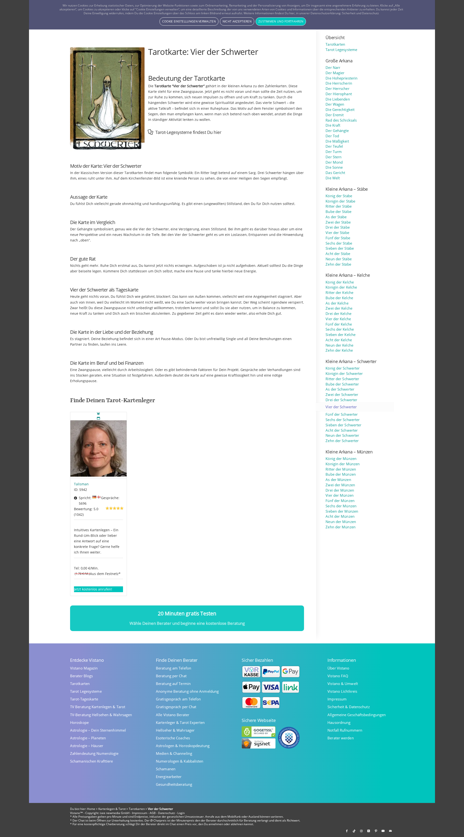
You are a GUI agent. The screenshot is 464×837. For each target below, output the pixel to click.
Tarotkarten (335, 44)
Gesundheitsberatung (174, 784)
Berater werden (340, 738)
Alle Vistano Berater (172, 715)
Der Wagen (335, 104)
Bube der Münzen (341, 474)
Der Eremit (335, 115)
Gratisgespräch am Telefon (178, 699)
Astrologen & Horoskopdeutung (183, 745)
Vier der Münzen (340, 495)
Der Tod (332, 136)
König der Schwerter (343, 368)
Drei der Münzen (340, 490)
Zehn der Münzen (340, 527)
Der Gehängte (337, 130)
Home (91, 809)
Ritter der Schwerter (342, 379)
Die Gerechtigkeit (340, 109)
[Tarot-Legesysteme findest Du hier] (150, 132)
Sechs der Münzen (341, 506)
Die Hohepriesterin (341, 78)
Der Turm (334, 151)
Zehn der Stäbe (338, 264)
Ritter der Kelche (339, 292)
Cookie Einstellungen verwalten (189, 21)
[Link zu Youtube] (383, 831)
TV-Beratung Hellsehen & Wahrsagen (101, 715)
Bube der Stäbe (338, 211)
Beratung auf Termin (173, 683)
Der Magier (335, 73)
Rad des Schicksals (341, 120)
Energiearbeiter (169, 776)
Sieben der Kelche (340, 334)
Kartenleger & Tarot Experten (180, 722)
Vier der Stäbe (337, 232)
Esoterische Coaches (173, 738)
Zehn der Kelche (339, 350)
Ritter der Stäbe (339, 206)
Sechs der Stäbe (339, 243)
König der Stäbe (339, 196)
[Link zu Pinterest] (375, 831)
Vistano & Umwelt (342, 683)
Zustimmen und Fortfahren (280, 21)
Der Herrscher (337, 88)
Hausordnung (338, 722)
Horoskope (79, 722)
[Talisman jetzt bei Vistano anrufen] (98, 445)
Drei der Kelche (338, 313)
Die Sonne (334, 167)
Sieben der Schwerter (343, 425)
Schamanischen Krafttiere (91, 761)
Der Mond (334, 162)
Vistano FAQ (337, 676)
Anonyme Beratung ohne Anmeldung (187, 691)
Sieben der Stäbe (340, 248)
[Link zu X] (368, 831)
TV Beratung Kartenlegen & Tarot (97, 707)
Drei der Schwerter (341, 400)
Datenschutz (166, 813)
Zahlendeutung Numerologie (94, 753)
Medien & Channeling (174, 753)
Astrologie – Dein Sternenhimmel (98, 730)
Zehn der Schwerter (342, 440)
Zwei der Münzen (340, 485)
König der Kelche (340, 282)
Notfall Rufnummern (344, 730)
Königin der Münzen (343, 464)
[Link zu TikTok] (354, 831)
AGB (153, 813)
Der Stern (333, 157)
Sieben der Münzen (342, 511)
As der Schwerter (340, 389)
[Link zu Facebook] (346, 831)
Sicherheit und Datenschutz (360, 13)
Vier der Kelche (338, 319)
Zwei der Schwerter (342, 394)
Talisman (81, 484)
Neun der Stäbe (338, 259)
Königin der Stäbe (340, 201)
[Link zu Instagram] (361, 831)
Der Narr (333, 67)
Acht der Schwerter (342, 430)
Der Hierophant (339, 94)
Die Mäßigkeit (337, 141)
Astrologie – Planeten (88, 738)
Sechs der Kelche (340, 329)
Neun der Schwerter (342, 435)
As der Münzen (338, 479)
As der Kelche (337, 303)
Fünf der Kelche (339, 324)
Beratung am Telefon (173, 668)
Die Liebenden (338, 99)
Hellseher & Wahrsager (175, 730)
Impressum (337, 699)
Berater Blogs (81, 676)
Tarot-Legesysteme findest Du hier (188, 132)
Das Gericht (335, 172)
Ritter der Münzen (341, 469)
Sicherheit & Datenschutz (348, 707)
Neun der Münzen (341, 521)
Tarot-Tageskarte (84, 699)
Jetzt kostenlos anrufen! (93, 589)
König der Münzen (341, 458)
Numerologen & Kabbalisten (179, 761)
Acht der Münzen (340, 516)
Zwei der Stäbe (338, 222)
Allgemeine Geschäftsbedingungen (356, 715)
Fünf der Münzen (340, 500)
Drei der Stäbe (337, 227)
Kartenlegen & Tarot (112, 809)
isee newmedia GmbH (115, 813)
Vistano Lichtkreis (342, 691)
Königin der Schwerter (344, 373)
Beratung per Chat (171, 676)
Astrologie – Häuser (86, 745)
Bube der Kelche (339, 298)
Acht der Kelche (339, 340)
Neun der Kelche (339, 345)
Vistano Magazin (84, 668)
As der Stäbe (336, 217)
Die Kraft (333, 125)
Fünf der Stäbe (338, 238)
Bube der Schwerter (342, 384)
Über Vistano (338, 668)
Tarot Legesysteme (341, 49)
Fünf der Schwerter (342, 414)
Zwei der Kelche (339, 308)
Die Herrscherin (339, 83)
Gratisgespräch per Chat (176, 707)
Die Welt (333, 178)
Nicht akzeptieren (237, 21)
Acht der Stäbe (338, 253)
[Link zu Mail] (390, 831)
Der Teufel (334, 146)
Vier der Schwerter (341, 407)
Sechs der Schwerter (343, 419)
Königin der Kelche (341, 287)
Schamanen (165, 769)
